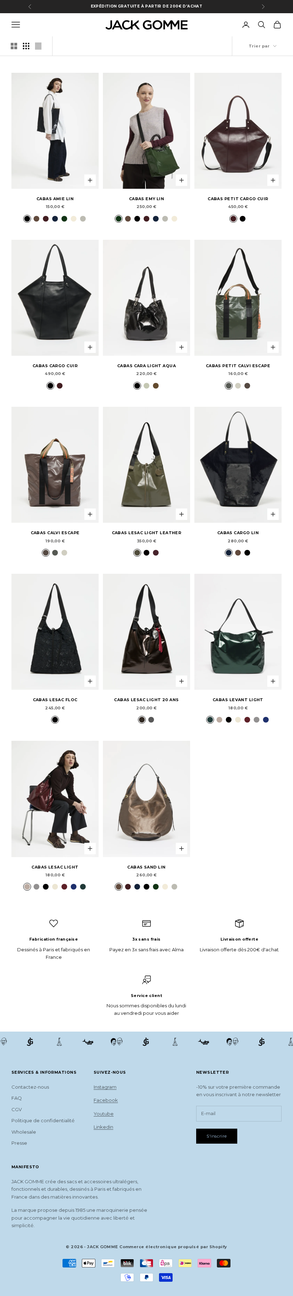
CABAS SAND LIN (146, 867)
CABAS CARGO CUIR (55, 366)
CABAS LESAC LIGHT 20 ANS (146, 700)
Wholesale (23, 1132)
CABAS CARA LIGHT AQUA (146, 366)
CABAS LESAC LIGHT (54, 867)
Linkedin (103, 1127)
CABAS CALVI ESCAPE (55, 533)
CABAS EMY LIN (146, 199)
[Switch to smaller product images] (26, 46)
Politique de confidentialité (43, 1120)
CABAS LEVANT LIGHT (238, 700)
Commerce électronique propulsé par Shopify (173, 1246)
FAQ (16, 1098)
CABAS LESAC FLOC (55, 700)
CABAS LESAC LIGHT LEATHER (147, 533)
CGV (16, 1109)
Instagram (105, 1087)
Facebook (106, 1100)
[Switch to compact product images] (38, 46)
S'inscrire (217, 1136)
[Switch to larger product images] (14, 46)
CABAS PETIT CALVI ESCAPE (238, 366)
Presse (19, 1143)
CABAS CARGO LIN (238, 533)
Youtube (104, 1114)
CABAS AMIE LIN (55, 199)
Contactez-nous (30, 1087)
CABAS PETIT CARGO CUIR (238, 199)
